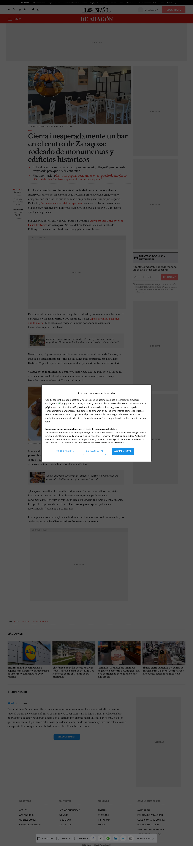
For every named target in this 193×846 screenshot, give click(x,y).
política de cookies (121, 417)
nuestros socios (90, 399)
